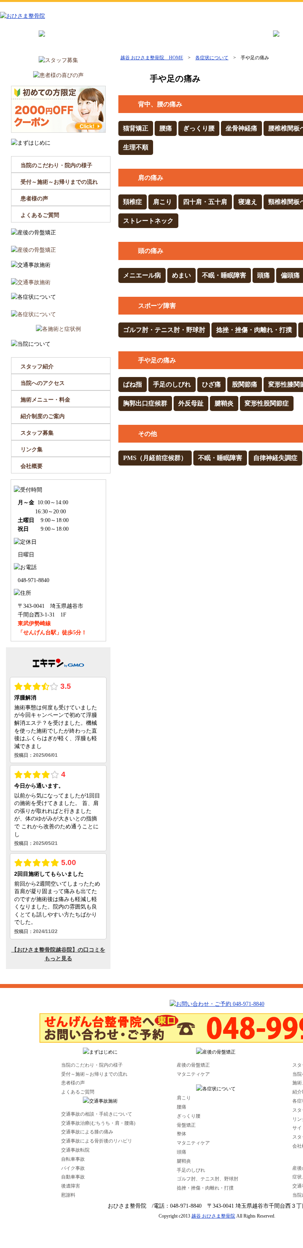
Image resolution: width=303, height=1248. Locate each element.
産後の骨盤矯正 (115, 40)
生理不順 (135, 147)
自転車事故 (73, 1159)
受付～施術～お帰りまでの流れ (59, 182)
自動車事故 (73, 1177)
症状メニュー (172, 40)
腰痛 (165, 128)
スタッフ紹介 (37, 366)
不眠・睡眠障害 (224, 275)
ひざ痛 (211, 384)
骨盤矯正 (186, 1125)
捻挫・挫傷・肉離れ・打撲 (254, 329)
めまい (181, 275)
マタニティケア (193, 1074)
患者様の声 (34, 199)
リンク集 (32, 449)
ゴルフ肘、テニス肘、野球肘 (207, 1179)
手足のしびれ (172, 384)
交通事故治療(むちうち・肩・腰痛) (98, 1123)
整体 (181, 1134)
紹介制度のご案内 (43, 416)
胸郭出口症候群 (145, 403)
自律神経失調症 (275, 457)
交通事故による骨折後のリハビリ (96, 1141)
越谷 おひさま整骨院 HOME (151, 57)
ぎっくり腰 (199, 128)
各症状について (211, 57)
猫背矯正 (135, 128)
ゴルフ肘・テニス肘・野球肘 (164, 329)
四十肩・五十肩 (205, 201)
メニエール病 (142, 275)
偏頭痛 (290, 275)
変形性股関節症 (267, 403)
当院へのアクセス (43, 383)
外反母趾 (191, 403)
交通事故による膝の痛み (87, 1132)
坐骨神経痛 (241, 128)
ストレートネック (148, 220)
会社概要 (32, 466)
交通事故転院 (75, 1150)
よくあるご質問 (40, 215)
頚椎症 (132, 201)
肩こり (162, 201)
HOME (17, 40)
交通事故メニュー (229, 40)
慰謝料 (68, 1195)
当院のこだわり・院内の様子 (56, 165)
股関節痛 (244, 384)
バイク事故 (73, 1168)
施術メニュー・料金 (45, 400)
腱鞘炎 (224, 403)
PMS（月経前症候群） (155, 457)
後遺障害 (70, 1186)
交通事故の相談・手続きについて (96, 1114)
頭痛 (263, 275)
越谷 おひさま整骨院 (213, 1216)
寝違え (247, 201)
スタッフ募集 (37, 433)
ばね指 (132, 384)
